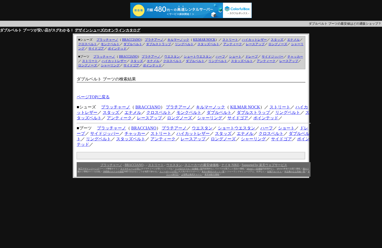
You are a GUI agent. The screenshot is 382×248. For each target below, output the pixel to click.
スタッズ (277, 40)
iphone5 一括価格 (254, 169)
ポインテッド (117, 48)
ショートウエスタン (198, 56)
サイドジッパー (273, 56)
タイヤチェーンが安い (130, 169)
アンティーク (232, 44)
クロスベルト (87, 44)
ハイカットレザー (254, 40)
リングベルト (184, 44)
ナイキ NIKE (230, 165)
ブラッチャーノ (107, 40)
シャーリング (110, 65)
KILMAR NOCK (204, 40)
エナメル (293, 40)
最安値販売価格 (212, 174)
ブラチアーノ (154, 40)
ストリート (230, 40)
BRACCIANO (131, 40)
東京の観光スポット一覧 (213, 171)
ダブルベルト (132, 44)
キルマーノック (178, 40)
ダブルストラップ (158, 44)
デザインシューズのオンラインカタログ (107, 30)
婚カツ (306, 169)
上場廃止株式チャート (191, 174)
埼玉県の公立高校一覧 (294, 171)
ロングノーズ (277, 44)
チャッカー (295, 56)
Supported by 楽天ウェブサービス (264, 165)
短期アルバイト (274, 171)
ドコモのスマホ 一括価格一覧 (188, 169)
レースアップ (255, 44)
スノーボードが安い (169, 171)
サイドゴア (96, 48)
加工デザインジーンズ (88, 169)
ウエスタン (172, 56)
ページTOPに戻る (93, 97)
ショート (235, 56)
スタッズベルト (208, 44)
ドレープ (251, 56)
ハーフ (220, 56)
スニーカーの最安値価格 (202, 165)
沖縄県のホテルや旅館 (113, 171)
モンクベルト (110, 44)
